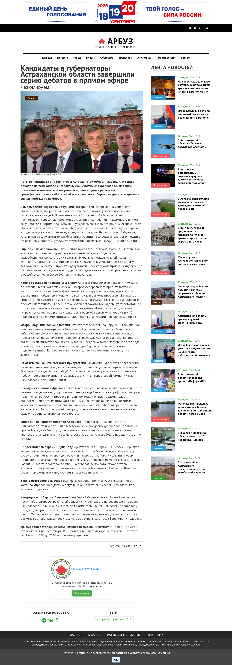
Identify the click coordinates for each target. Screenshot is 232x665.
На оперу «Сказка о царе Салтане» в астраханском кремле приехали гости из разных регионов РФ (194, 86)
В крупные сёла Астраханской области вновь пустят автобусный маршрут (191, 467)
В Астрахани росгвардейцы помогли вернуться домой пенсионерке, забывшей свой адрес (192, 176)
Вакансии (156, 634)
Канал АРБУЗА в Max (87, 569)
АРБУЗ (116, 42)
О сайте (94, 634)
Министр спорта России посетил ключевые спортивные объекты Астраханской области (193, 291)
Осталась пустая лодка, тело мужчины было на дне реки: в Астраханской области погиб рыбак (194, 408)
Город (77, 57)
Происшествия (166, 57)
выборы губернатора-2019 (114, 619)
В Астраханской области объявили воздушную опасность (192, 143)
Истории (62, 57)
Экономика (144, 57)
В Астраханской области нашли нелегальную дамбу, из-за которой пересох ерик (193, 204)
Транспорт (125, 57)
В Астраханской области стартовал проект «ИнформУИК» (192, 377)
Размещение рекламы (124, 634)
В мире (185, 57)
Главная (47, 57)
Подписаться (81, 593)
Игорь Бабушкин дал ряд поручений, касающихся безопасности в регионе (194, 114)
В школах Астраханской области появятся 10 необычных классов (193, 436)
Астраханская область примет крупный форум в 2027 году (192, 319)
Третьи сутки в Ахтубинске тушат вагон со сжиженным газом (193, 260)
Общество (106, 57)
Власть (90, 57)
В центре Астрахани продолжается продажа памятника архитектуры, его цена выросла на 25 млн (192, 234)
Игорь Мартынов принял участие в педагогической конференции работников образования (194, 350)
